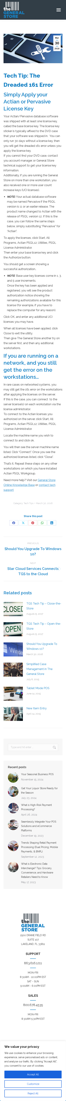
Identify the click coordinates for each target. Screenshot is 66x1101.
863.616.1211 (33, 963)
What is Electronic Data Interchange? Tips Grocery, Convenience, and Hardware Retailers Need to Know (37, 870)
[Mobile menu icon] (58, 10)
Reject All (33, 1093)
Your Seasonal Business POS (37, 774)
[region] (33, 1071)
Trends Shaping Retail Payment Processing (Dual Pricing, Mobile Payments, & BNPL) (39, 847)
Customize (33, 1084)
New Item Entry (36, 708)
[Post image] (13, 609)
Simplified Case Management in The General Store (39, 669)
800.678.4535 (33, 1005)
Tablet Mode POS (37, 688)
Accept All (33, 1074)
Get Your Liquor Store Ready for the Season (39, 790)
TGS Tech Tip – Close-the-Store (43, 606)
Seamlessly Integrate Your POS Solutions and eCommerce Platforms (38, 826)
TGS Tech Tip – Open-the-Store (43, 626)
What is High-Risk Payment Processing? (36, 807)
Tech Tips (28, 503)
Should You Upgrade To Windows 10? (41, 646)
